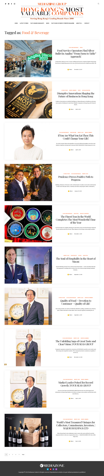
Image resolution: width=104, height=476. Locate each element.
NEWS (47, 23)
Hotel (80, 255)
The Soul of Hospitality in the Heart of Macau (76, 260)
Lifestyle (76, 213)
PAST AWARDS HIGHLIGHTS (37, 23)
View (27, 58)
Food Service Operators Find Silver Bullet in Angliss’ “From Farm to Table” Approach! (75, 53)
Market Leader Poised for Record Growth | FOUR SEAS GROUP (75, 384)
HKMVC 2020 (80, 132)
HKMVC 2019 (76, 338)
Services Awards (89, 297)
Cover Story (64, 90)
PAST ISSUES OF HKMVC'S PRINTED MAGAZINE (62, 23)
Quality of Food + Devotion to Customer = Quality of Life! (75, 302)
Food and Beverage (73, 47)
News (81, 47)
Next (23, 454)
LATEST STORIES (24, 23)
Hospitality (74, 255)
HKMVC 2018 (77, 379)
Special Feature (86, 90)
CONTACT (86, 23)
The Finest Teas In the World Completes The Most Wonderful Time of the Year (76, 219)
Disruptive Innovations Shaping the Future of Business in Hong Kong (75, 95)
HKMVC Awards (72, 90)
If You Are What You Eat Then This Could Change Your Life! (75, 137)
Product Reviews (84, 213)
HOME (16, 23)
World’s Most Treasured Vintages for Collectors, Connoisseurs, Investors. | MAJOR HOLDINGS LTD (75, 425)
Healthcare (73, 132)
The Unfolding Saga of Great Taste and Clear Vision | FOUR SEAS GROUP (75, 342)
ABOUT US (79, 23)
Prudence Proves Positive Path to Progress (75, 178)
